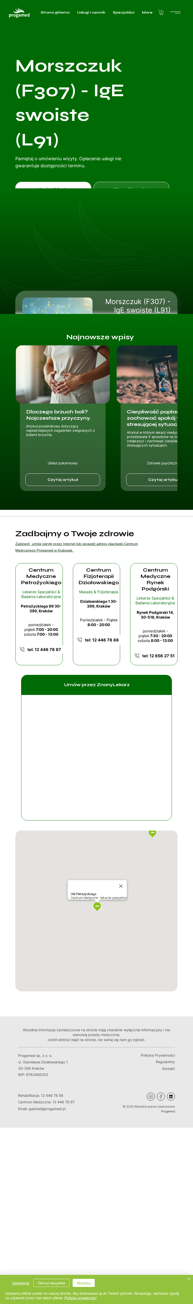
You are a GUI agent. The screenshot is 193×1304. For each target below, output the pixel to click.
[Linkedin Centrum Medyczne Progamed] (171, 1097)
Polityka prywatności (80, 1297)
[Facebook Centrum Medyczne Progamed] (161, 1097)
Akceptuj (83, 1282)
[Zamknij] (189, 1279)
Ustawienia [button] (20, 1282)
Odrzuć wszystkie (51, 1282)
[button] (161, 12)
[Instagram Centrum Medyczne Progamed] (151, 1097)
